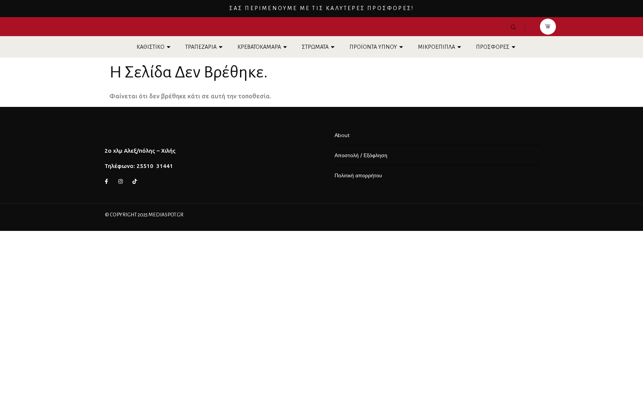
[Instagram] (120, 181)
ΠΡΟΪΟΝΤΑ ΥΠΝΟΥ (373, 47)
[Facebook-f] (106, 181)
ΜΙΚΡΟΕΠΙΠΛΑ (436, 47)
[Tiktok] (134, 181)
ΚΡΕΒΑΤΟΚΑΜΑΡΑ (259, 47)
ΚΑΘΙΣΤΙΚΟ (150, 47)
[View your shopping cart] (548, 27)
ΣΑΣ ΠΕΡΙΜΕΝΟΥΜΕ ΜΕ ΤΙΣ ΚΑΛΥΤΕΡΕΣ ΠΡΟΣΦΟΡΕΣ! (321, 8)
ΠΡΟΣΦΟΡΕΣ (492, 47)
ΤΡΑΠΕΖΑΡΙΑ (201, 47)
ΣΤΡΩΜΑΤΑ (315, 47)
